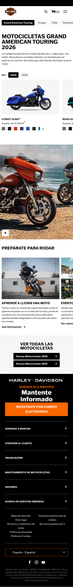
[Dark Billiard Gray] (3, 128)
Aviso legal (20, 519)
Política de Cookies (21, 536)
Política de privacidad (21, 532)
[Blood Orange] (15, 128)
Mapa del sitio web (21, 515)
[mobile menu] (64, 11)
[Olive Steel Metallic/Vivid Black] (34, 128)
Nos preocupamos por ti (52, 524)
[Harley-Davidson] (36, 380)
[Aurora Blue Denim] (28, 128)
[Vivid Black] (9, 128)
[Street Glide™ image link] (30, 96)
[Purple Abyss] (21, 128)
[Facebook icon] (30, 562)
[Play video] (5, 233)
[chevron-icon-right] (43, 129)
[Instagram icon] (36, 562)
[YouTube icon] (43, 562)
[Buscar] (46, 11)
